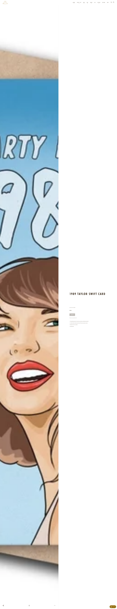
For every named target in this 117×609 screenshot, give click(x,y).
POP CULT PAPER (72, 307)
